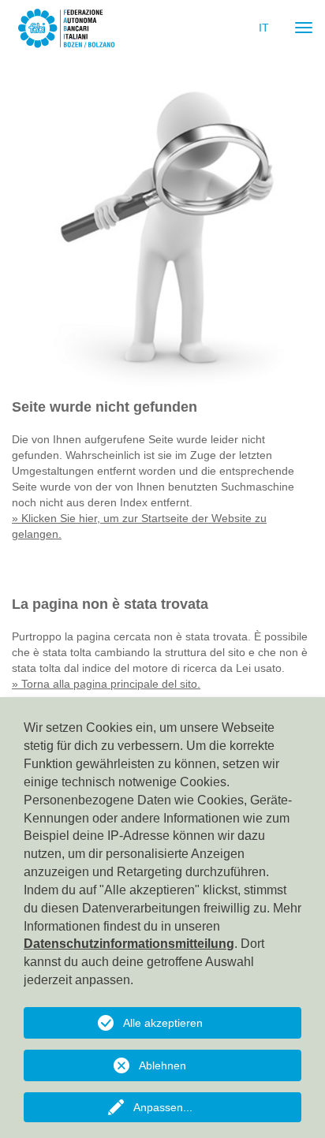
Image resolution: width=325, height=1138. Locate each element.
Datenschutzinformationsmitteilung (129, 943)
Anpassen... (162, 1107)
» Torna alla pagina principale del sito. (106, 683)
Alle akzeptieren (163, 1023)
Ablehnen (162, 1065)
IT (264, 27)
